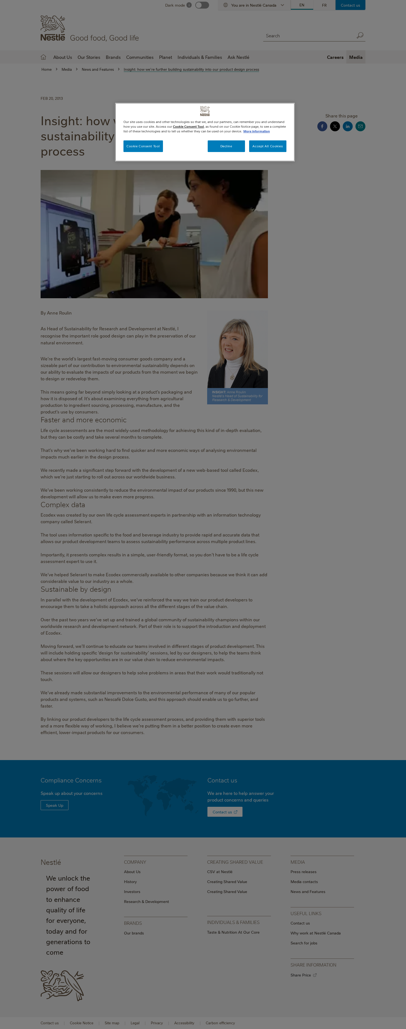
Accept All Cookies (267, 146)
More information (256, 131)
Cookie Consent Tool (143, 146)
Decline (226, 146)
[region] (205, 132)
